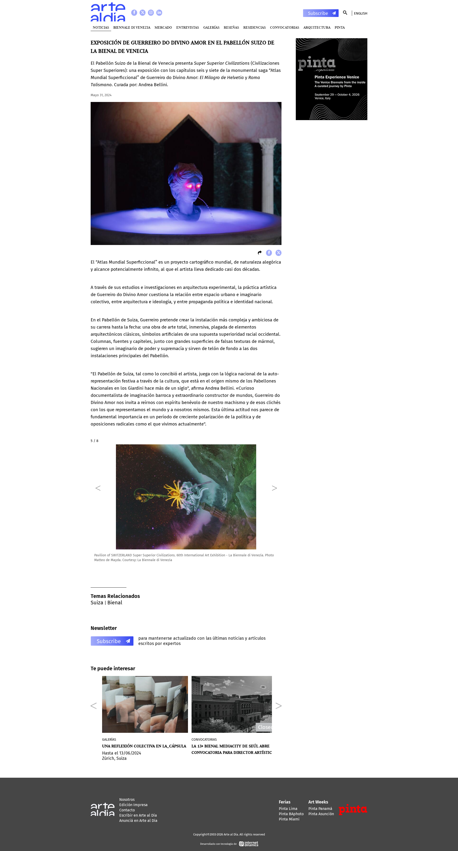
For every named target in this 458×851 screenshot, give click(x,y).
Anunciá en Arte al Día (138, 820)
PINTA (340, 27)
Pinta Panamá (320, 808)
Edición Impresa (133, 805)
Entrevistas (187, 27)
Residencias (254, 27)
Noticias (101, 27)
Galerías (211, 27)
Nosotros (127, 799)
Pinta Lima (288, 808)
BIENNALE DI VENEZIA (131, 27)
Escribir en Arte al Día (138, 815)
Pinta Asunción (321, 814)
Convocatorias (284, 27)
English (360, 13)
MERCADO (163, 27)
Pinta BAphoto (291, 814)
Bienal (114, 602)
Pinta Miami (289, 819)
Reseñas (231, 27)
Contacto (127, 810)
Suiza (97, 602)
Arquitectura (316, 27)
